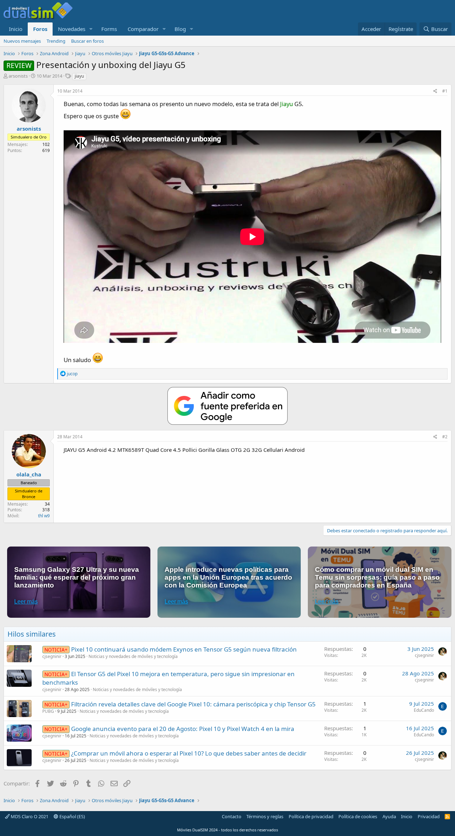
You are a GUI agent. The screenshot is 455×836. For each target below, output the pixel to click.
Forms (109, 28)
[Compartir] (435, 91)
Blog (180, 28)
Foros (40, 28)
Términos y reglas (264, 816)
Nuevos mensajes (22, 41)
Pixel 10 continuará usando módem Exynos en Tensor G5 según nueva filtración (184, 649)
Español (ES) (71, 816)
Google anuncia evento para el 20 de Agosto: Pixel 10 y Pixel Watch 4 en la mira (182, 729)
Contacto (231, 816)
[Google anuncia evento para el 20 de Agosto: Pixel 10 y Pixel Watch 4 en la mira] (19, 733)
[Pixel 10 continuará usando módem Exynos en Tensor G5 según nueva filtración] (19, 653)
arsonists (18, 76)
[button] (91, 29)
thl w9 (44, 516)
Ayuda (389, 816)
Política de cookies (357, 816)
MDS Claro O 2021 (29, 816)
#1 (445, 91)
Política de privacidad (311, 816)
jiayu (79, 76)
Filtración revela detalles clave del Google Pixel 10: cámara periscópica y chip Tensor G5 (193, 704)
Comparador (143, 28)
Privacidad (429, 816)
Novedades (71, 28)
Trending (56, 41)
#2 (445, 437)
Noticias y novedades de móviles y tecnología (133, 656)
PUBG (48, 711)
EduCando (424, 710)
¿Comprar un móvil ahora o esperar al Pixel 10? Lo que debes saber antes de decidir (188, 753)
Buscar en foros (87, 41)
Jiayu (286, 104)
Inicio (15, 28)
